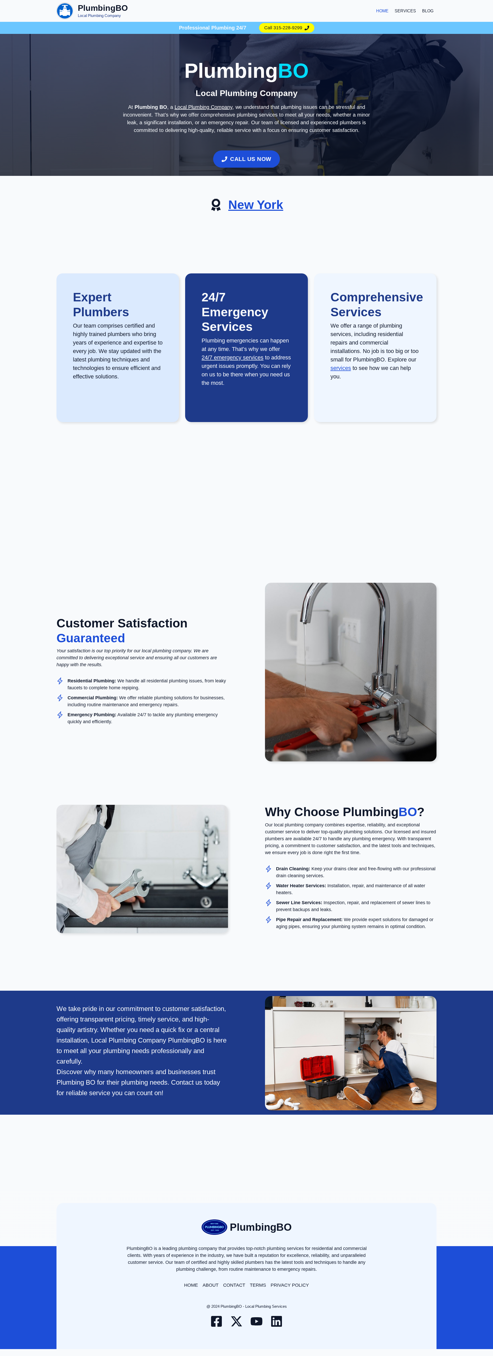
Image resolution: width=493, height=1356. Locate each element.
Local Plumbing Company (203, 107)
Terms (258, 1285)
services (340, 368)
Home (382, 11)
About (211, 1285)
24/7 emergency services (232, 357)
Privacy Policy (290, 1285)
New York (255, 205)
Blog (427, 11)
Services (405, 11)
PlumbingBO (103, 8)
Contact (234, 1285)
